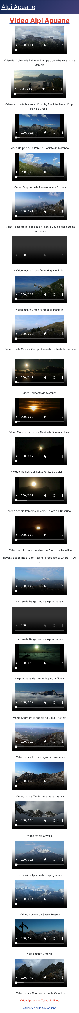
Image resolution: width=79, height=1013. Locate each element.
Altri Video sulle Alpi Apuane (39, 1007)
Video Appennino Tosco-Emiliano (39, 1000)
